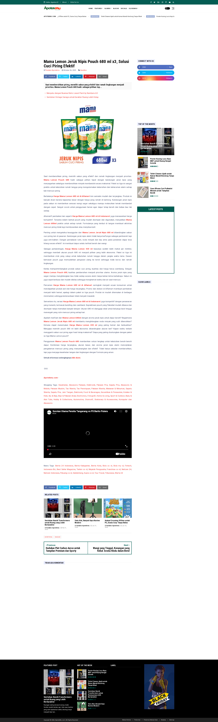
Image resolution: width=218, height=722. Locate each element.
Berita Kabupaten (82, 466)
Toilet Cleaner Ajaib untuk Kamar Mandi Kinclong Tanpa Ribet (97, 16)
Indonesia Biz (50, 469)
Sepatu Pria (114, 385)
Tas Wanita (71, 388)
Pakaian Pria (102, 385)
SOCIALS (124, 8)
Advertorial (70, 16)
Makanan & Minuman (115, 388)
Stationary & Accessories (106, 399)
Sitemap (171, 720)
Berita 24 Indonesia (64, 466)
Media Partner (126, 720)
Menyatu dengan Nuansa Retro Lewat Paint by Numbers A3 (72, 93)
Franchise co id (114, 469)
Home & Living (103, 396)
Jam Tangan (67, 392)
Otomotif (89, 399)
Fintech (128, 466)
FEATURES (98, 8)
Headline (83, 70)
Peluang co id (66, 473)
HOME (91, 8)
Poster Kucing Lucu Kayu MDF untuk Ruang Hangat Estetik (152, 16)
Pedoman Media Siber (151, 720)
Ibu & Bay (53, 396)
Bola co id (107, 466)
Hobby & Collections (63, 399)
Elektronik (91, 385)
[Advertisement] (109, 37)
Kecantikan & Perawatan (111, 392)
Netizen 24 (126, 469)
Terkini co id (82, 469)
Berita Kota (96, 466)
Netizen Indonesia (51, 473)
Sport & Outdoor (117, 396)
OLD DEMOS (133, 8)
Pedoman (137, 720)
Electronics (82, 396)
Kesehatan (63, 385)
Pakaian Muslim (57, 388)
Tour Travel (99, 473)
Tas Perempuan (83, 388)
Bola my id (119, 466)
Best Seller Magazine (66, 469)
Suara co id (89, 473)
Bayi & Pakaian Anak (67, 396)
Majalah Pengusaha (97, 469)
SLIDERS (107, 8)
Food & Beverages (92, 392)
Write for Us (74, 2)
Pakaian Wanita (98, 388)
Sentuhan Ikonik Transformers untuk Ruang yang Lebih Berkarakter (58, 699)
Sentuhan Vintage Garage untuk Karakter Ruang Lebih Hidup (72, 97)
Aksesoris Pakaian (77, 385)
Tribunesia (109, 473)
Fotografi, (92, 396)
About (64, 2)
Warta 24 (119, 473)
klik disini (76, 358)
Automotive (78, 399)
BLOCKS (116, 8)
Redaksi (163, 720)
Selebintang (78, 473)
